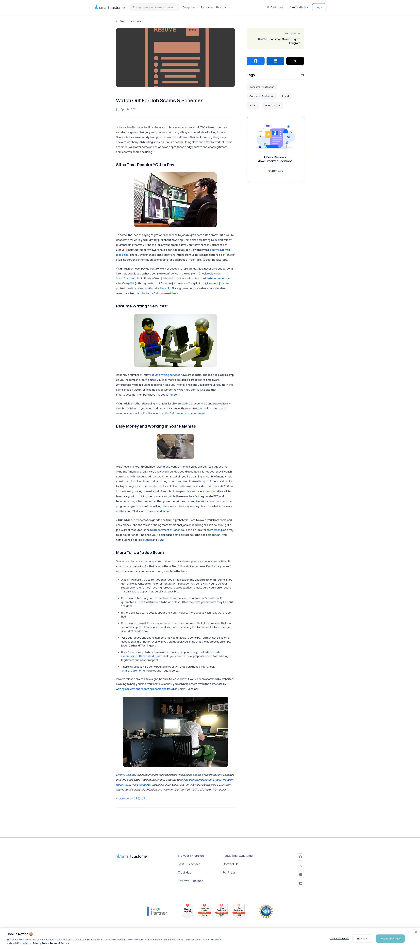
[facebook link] (300, 857)
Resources (207, 7)
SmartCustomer (131, 670)
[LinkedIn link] (275, 61)
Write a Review (300, 7)
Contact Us (230, 864)
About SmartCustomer (238, 856)
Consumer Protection (261, 86)
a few (196, 496)
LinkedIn (165, 288)
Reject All (362, 938)
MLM (159, 466)
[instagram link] (300, 874)
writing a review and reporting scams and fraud (145, 689)
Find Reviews (275, 171)
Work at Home (272, 105)
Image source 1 (125, 798)
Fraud (285, 96)
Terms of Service (59, 943)
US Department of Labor (165, 530)
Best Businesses (189, 864)
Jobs (119, 127)
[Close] (416, 931)
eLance (147, 540)
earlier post (164, 511)
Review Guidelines (190, 881)
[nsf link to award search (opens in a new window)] (266, 911)
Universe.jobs (215, 283)
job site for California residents (159, 293)
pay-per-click (183, 491)
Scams (253, 105)
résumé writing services (165, 375)
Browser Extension (191, 856)
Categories (189, 7)
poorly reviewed (220, 250)
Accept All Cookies (390, 938)
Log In (319, 7)
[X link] (295, 61)
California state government (187, 413)
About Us (221, 7)
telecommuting (206, 491)
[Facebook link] (256, 61)
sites (125, 255)
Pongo (173, 394)
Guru (160, 540)
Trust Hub (184, 872)
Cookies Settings (339, 938)
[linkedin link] (300, 883)
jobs (118, 255)
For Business (277, 7)
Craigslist (128, 283)
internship (216, 530)
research (145, 784)
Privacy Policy (41, 943)
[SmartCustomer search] (133, 7)
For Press (229, 872)
